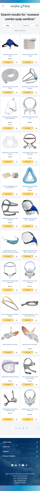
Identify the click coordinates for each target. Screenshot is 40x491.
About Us (6, 447)
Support (6, 451)
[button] (16, 62)
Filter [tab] (7, 25)
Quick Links (7, 442)
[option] (10, 416)
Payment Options (9, 456)
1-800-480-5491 (22, 476)
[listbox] (10, 416)
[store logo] (20, 6)
